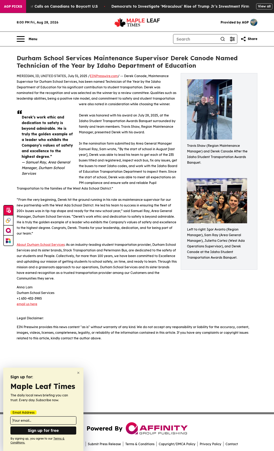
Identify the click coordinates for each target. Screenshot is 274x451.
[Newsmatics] (8, 241)
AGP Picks (13, 6)
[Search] (222, 39)
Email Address (23, 412)
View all (264, 6)
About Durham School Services (41, 245)
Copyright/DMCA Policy (177, 444)
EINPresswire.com (104, 76)
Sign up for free (43, 430)
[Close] (78, 373)
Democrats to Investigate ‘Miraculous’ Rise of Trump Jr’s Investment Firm (180, 6)
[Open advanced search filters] (232, 39)
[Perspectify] (8, 220)
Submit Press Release (104, 444)
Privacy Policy (210, 444)
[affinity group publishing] (8, 231)
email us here (27, 304)
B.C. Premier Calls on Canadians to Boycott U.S (54, 6)
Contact (231, 444)
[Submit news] (8, 210)
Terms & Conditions (139, 444)
